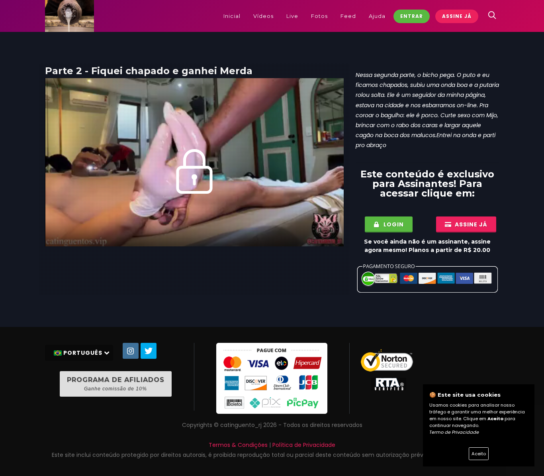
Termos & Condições (238, 445)
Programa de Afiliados (115, 383)
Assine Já (457, 16)
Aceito (479, 453)
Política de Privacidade (303, 445)
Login (393, 224)
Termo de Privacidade (454, 432)
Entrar (411, 16)
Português (83, 353)
